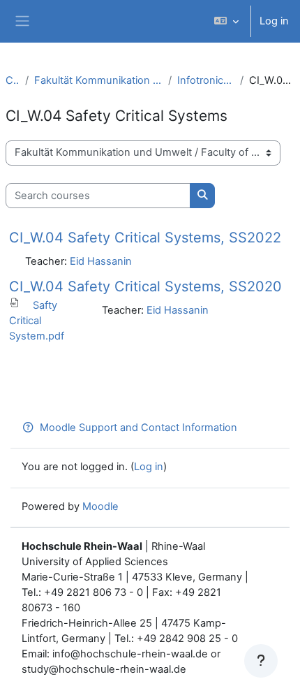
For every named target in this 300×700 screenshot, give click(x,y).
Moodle (100, 506)
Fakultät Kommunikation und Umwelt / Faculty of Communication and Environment (98, 80)
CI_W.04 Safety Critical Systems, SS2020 (145, 286)
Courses (13, 80)
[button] (226, 21)
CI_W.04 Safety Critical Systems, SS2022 (145, 237)
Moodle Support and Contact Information (138, 427)
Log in (274, 21)
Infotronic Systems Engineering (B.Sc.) (205, 80)
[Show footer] (261, 661)
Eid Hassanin (101, 261)
